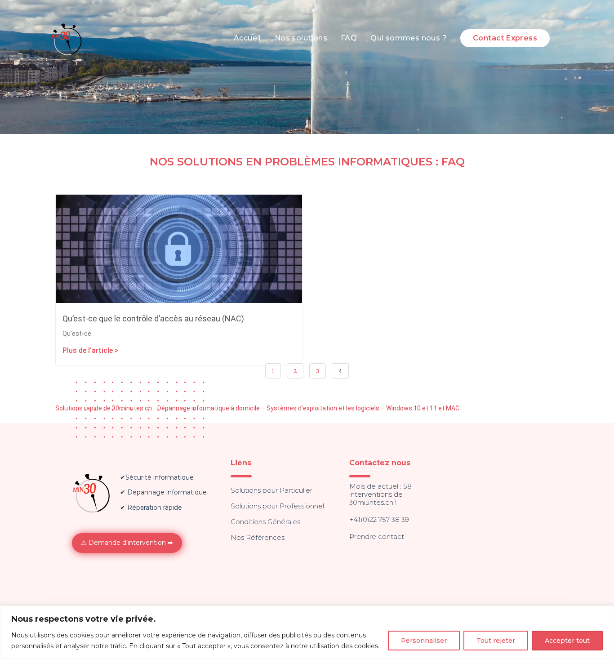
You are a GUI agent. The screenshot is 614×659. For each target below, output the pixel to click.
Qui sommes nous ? (408, 38)
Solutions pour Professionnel (277, 506)
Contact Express (505, 38)
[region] (307, 632)
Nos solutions (301, 38)
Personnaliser (424, 641)
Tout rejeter (495, 641)
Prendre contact (376, 536)
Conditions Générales (265, 521)
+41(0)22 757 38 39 (379, 519)
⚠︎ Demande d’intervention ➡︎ (127, 543)
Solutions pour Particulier (271, 490)
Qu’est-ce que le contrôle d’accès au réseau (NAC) (153, 318)
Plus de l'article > (90, 350)
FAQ (349, 38)
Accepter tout (567, 641)
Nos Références (258, 537)
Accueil (247, 38)
